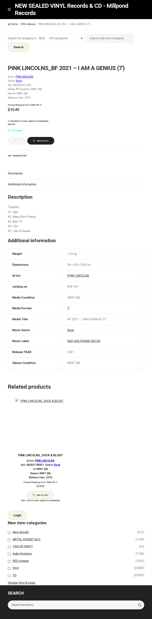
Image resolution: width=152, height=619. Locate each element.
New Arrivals (21, 532)
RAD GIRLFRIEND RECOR (83, 341)
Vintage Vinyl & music (22, 583)
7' (68, 308)
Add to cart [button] (42, 495)
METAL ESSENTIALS (26, 539)
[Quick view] (69, 404)
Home (14, 24)
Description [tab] (15, 173)
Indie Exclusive (22, 553)
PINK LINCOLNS (24, 76)
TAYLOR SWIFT (23, 546)
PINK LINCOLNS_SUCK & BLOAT (40, 455)
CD (14, 575)
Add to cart (43, 141)
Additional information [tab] (22, 184)
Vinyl (16, 568)
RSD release (28, 24)
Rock (19, 80)
